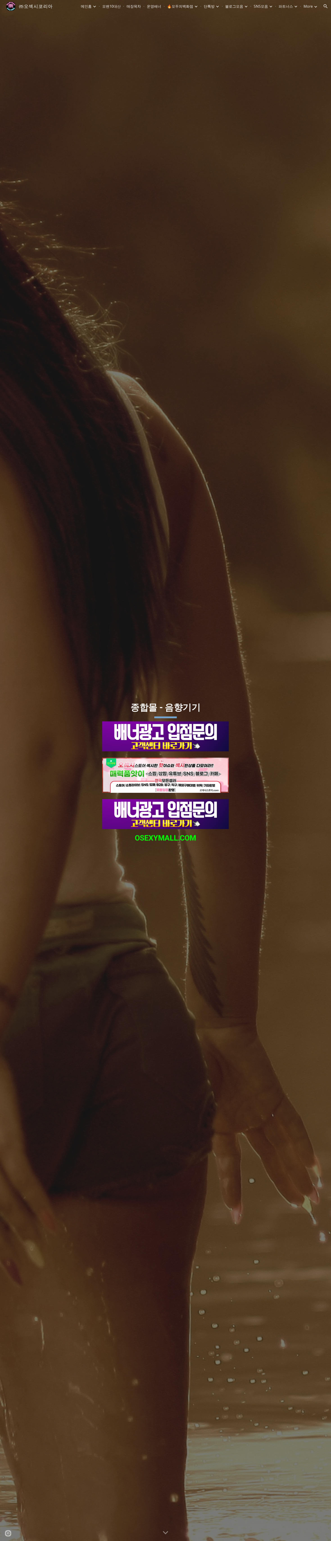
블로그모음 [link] (234, 6)
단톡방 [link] (209, 6)
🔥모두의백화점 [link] (180, 6)
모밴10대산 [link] (111, 6)
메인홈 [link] (86, 6)
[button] (325, 6)
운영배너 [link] (154, 6)
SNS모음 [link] (261, 6)
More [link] (308, 6)
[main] (165, 708)
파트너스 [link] (286, 6)
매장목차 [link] (134, 6)
